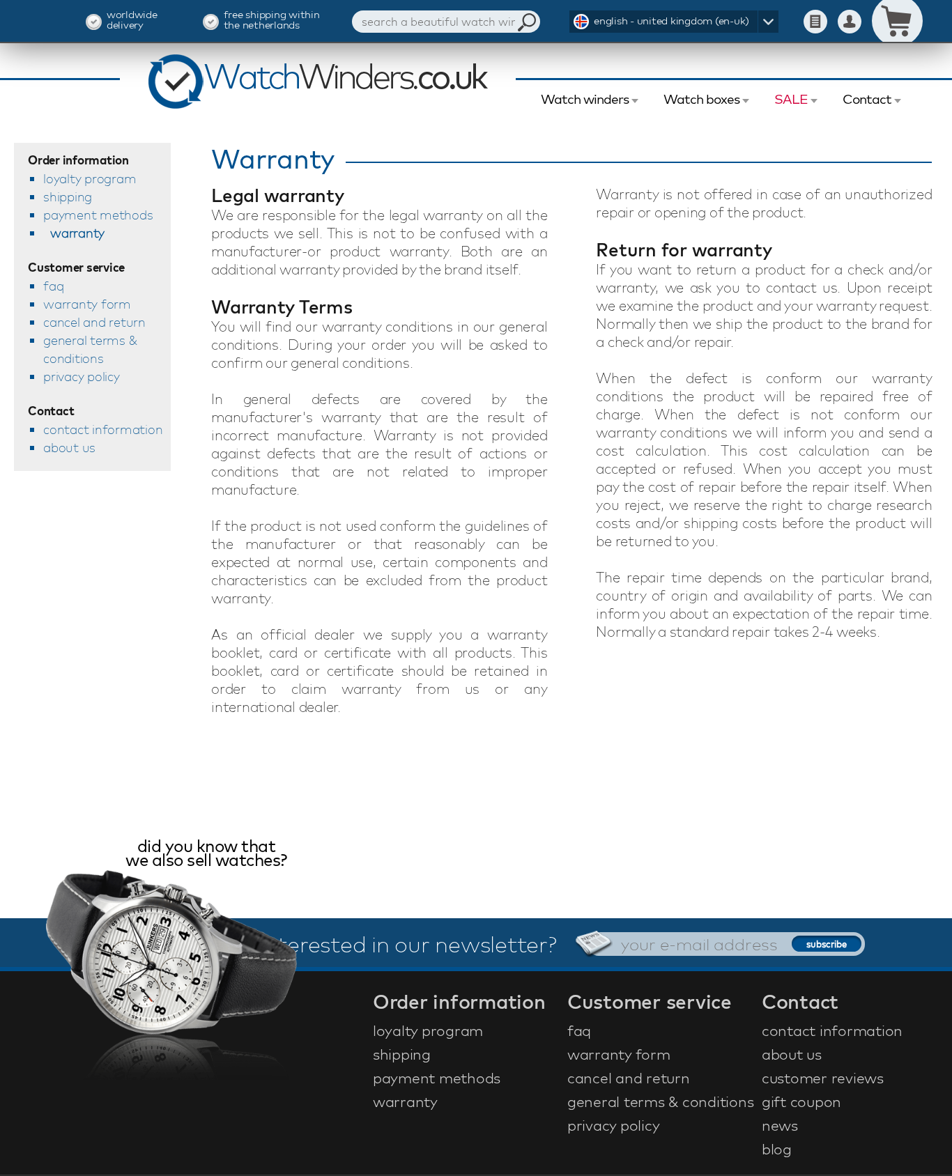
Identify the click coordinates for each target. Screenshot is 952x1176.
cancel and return (94, 322)
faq (53, 286)
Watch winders (585, 99)
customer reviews (823, 1078)
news (780, 1125)
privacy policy (81, 377)
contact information (102, 429)
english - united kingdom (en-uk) (671, 20)
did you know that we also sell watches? (206, 854)
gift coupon (801, 1101)
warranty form (87, 304)
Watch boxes (701, 99)
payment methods (98, 215)
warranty (77, 233)
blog (777, 1149)
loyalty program (89, 179)
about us (69, 448)
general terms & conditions (90, 349)
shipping (67, 197)
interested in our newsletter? (408, 944)
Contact (867, 99)
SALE (791, 99)
